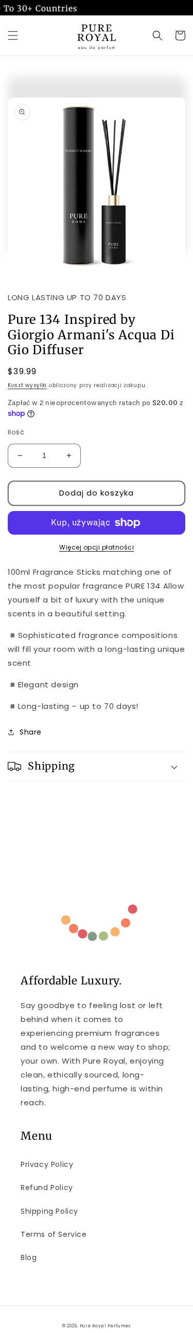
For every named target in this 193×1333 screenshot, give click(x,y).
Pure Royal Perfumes (105, 1326)
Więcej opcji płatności (96, 547)
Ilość (16, 432)
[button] (13, 35)
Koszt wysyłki (27, 385)
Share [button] (31, 732)
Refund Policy (47, 1187)
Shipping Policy (49, 1211)
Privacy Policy (47, 1164)
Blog (29, 1257)
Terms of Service (54, 1234)
